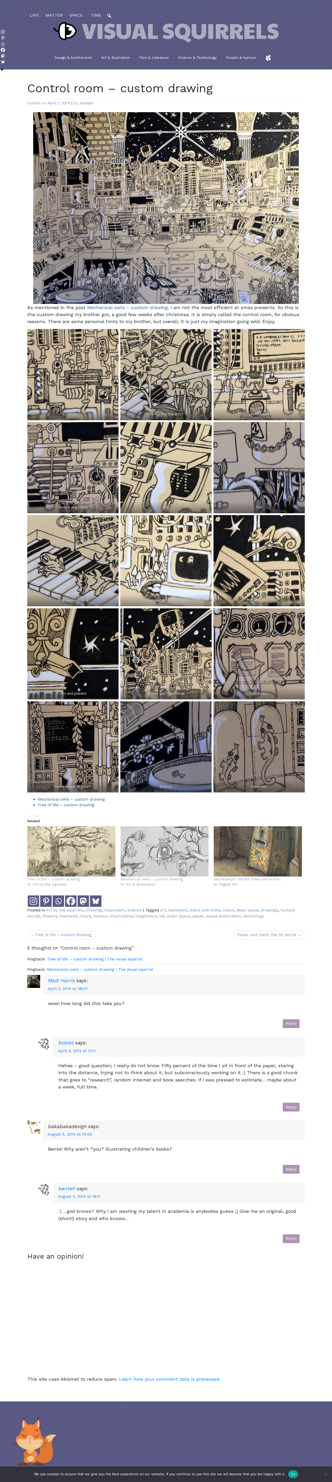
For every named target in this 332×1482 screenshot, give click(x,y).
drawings (269, 910)
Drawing (94, 910)
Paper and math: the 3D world (266, 934)
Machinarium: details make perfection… (248, 879)
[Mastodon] (83, 901)
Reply (291, 1023)
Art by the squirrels (65, 910)
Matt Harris (61, 981)
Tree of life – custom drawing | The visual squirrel (95, 959)
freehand (68, 916)
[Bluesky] (95, 901)
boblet (66, 1043)
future (85, 916)
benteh (86, 103)
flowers (50, 916)
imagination (146, 916)
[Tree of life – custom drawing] (71, 851)
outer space (178, 916)
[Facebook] (71, 901)
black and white (205, 910)
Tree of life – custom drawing (53, 879)
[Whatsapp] (58, 901)
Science (134, 910)
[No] (325, 1474)
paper (198, 916)
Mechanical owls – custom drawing (71, 799)
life (34, 15)
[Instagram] (33, 901)
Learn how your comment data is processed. (169, 1379)
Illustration (114, 910)
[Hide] (2, 70)
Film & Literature (154, 57)
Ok (293, 1474)
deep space (247, 910)
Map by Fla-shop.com (217, 132)
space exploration (223, 916)
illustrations (121, 916)
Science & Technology (197, 57)
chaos (228, 910)
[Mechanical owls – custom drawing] (165, 851)
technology (253, 916)
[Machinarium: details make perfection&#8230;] (258, 851)
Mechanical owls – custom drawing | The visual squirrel (100, 969)
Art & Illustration (115, 57)
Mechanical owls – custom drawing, (128, 307)
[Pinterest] (46, 901)
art (163, 910)
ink (162, 916)
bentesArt (178, 910)
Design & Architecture (73, 57)
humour (101, 916)
